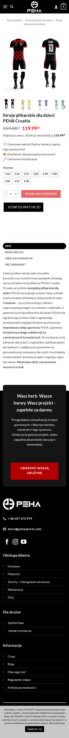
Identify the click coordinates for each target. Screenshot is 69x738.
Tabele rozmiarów (20, 630)
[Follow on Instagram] (15, 542)
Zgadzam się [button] (34, 729)
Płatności (14, 574)
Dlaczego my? (17, 672)
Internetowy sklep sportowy (21, 327)
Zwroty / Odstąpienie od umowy (29, 582)
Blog (11, 664)
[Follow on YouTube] (23, 542)
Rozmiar (8, 168)
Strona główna (14, 20)
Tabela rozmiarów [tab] (19, 258)
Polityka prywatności (22, 687)
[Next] (60, 63)
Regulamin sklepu (19, 679)
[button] (5, 6)
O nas (11, 656)
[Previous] (9, 63)
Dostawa (14, 566)
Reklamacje (15, 589)
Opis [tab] (8, 246)
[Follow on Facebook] (7, 542)
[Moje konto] (56, 7)
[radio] (8, 174)
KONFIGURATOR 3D (23, 207)
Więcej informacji (56, 723)
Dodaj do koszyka (41, 193)
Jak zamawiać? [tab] (15, 264)
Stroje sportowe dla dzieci (39, 20)
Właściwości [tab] (14, 252)
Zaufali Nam (16, 623)
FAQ (11, 597)
